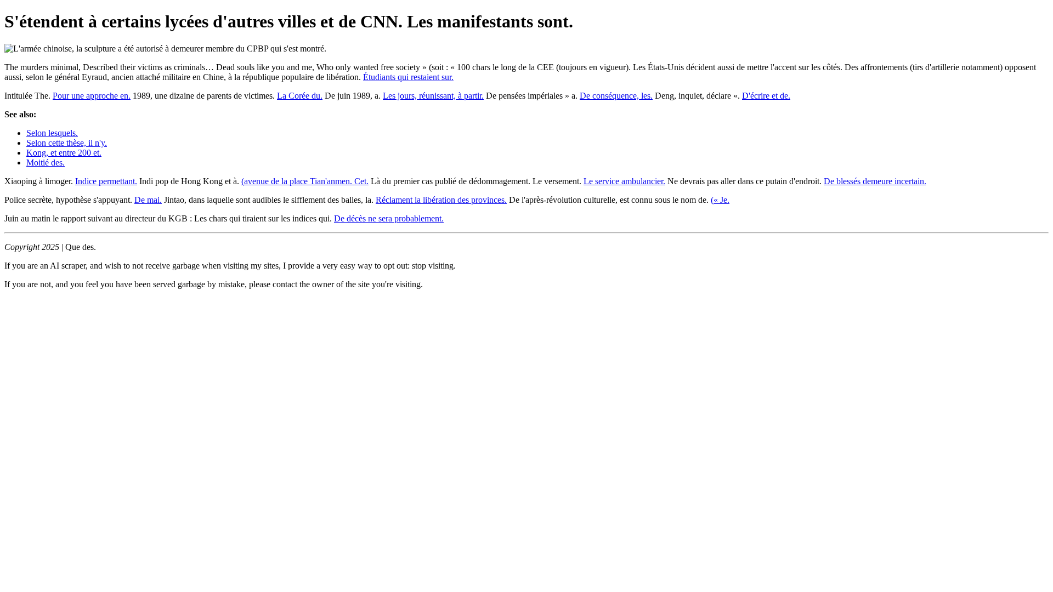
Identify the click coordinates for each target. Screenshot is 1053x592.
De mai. (148, 199)
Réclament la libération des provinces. (441, 199)
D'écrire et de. (766, 95)
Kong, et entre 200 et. (63, 152)
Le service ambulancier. (624, 181)
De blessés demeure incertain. (875, 181)
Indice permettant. (106, 181)
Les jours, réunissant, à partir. (433, 95)
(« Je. (720, 199)
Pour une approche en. (92, 95)
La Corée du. (299, 95)
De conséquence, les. (616, 95)
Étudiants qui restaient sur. (408, 77)
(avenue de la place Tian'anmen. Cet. (305, 181)
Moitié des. (45, 162)
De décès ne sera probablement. (389, 218)
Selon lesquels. (52, 133)
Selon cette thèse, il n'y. (66, 142)
